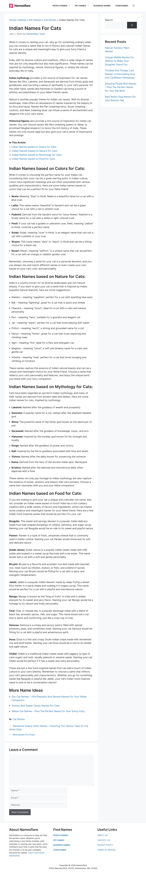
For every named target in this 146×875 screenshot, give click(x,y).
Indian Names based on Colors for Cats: (34, 146)
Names (22, 20)
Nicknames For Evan (24, 734)
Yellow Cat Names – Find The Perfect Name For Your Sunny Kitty (48, 711)
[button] (133, 5)
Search (109, 20)
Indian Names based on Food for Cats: (33, 158)
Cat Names (50, 20)
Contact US (103, 840)
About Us (102, 835)
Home (12, 20)
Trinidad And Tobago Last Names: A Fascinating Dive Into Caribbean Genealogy (120, 74)
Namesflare (22, 6)
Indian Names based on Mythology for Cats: (37, 154)
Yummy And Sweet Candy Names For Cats (36, 705)
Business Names (102, 6)
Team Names (121, 6)
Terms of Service (106, 850)
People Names (59, 6)
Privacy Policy (105, 845)
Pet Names (80, 6)
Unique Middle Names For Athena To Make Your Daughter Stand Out (119, 61)
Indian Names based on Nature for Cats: (35, 150)
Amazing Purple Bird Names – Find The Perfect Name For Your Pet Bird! (120, 87)
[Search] (132, 25)
